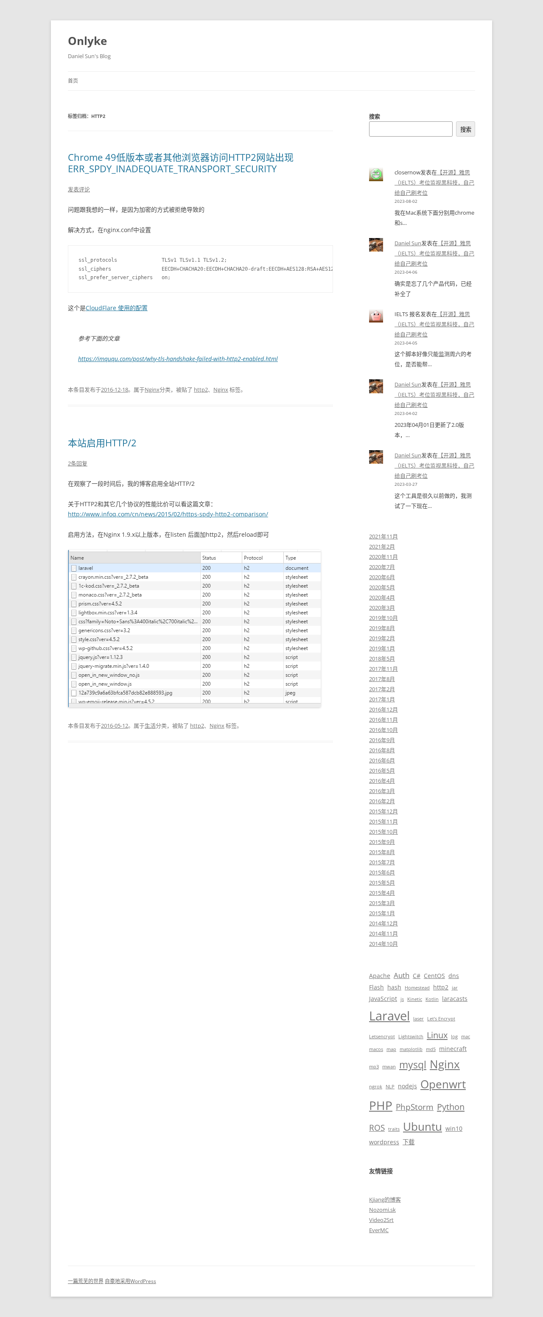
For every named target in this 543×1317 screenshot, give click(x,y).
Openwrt (443, 1084)
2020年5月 (382, 587)
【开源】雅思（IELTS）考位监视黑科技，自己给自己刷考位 (434, 182)
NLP (390, 1087)
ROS (377, 1127)
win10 (453, 1128)
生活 (150, 725)
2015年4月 (382, 893)
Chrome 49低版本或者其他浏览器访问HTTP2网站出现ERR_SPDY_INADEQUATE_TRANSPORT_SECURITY (181, 162)
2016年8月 (382, 750)
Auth (401, 975)
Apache (379, 976)
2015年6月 (382, 872)
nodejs (407, 1086)
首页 (73, 80)
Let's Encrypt (441, 1019)
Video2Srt (381, 1220)
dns (453, 976)
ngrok (375, 1087)
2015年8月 (382, 852)
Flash (376, 987)
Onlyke (87, 40)
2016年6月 (382, 760)
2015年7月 (382, 862)
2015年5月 (382, 882)
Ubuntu (422, 1126)
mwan (389, 1067)
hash (394, 987)
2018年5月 (382, 658)
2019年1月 (382, 648)
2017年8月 (382, 679)
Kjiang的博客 (385, 1199)
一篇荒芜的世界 (86, 1281)
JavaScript (383, 999)
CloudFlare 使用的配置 (117, 308)
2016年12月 (383, 709)
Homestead (417, 988)
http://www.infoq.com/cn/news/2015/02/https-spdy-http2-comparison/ (168, 514)
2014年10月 (383, 943)
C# (416, 976)
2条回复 (77, 463)
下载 (408, 1142)
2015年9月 (382, 842)
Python (451, 1106)
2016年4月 (382, 781)
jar (455, 988)
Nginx (152, 389)
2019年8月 (382, 628)
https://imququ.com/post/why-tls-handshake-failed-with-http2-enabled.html (178, 359)
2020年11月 (383, 556)
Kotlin (432, 999)
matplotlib (411, 1049)
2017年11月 (383, 669)
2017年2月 (382, 689)
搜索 (374, 116)
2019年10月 (383, 618)
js (402, 999)
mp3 (374, 1067)
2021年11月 (383, 536)
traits (394, 1129)
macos (376, 1049)
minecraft (453, 1049)
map (391, 1049)
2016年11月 (383, 719)
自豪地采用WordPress (130, 1281)
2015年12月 (383, 811)
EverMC (379, 1230)
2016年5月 (382, 770)
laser (418, 1019)
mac (465, 1037)
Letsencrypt (382, 1037)
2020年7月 (382, 567)
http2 (201, 389)
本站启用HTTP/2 (102, 442)
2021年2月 (382, 546)
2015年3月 (382, 903)
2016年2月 (382, 801)
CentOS (434, 976)
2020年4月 (382, 597)
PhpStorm (415, 1106)
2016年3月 (382, 791)
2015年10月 (383, 831)
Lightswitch (410, 1037)
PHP (380, 1105)
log (454, 1037)
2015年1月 (382, 913)
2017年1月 (382, 699)
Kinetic (414, 999)
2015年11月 (383, 821)
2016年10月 (383, 730)
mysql (412, 1064)
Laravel (389, 1015)
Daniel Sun (408, 243)
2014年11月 (383, 933)
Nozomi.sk (382, 1209)
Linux (437, 1035)
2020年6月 (382, 577)
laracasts (454, 999)
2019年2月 (382, 638)
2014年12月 (383, 923)
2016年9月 (382, 740)
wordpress (384, 1142)
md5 (431, 1049)
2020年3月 (382, 607)
